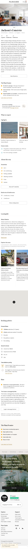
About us (3, 528)
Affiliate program (5, 518)
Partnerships (4, 516)
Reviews (17, 521)
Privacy (6, 543)
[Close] (17, 545)
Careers (3, 535)
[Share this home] (22, 24)
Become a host (4, 514)
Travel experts (18, 518)
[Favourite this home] (25, 23)
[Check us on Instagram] (16, 528)
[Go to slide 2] (15, 27)
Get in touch (18, 516)
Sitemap (10, 543)
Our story (3, 529)
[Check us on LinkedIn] (22, 528)
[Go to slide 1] (14, 27)
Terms (2, 543)
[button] (14, 2)
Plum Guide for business (6, 531)
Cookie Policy (7, 546)
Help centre (17, 514)
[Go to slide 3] (16, 27)
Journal (2, 519)
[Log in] (24, 2)
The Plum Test (4, 533)
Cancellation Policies (20, 519)
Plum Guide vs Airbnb (6, 521)
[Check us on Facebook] (19, 528)
